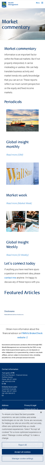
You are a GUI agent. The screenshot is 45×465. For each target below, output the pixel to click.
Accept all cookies (22, 452)
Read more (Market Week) (19, 203)
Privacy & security (30, 409)
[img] (22, 24)
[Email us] (3, 383)
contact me (10, 277)
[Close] (41, 412)
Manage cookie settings (22, 458)
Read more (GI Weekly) (17, 254)
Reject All (22, 445)
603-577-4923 (11, 391)
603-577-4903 (11, 379)
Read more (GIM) (14, 154)
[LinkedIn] (5, 383)
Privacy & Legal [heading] (30, 405)
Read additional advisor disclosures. (14, 314)
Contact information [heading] (10, 369)
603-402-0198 (10, 381)
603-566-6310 (10, 393)
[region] (22, 437)
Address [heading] (5, 405)
